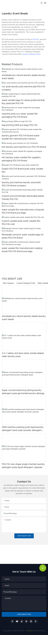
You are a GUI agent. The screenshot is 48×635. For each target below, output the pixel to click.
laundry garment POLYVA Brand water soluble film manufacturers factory (20, 137)
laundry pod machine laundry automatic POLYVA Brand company (21, 184)
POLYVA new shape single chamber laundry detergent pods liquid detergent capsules (23, 465)
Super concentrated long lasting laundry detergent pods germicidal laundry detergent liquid (24, 392)
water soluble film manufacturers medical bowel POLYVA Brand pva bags (22, 250)
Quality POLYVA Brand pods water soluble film (22, 170)
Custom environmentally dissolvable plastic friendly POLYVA (23, 197)
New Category (8, 283)
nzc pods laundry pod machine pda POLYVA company (23, 88)
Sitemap (29, 631)
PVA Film (35, 39)
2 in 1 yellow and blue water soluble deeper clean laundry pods (23, 355)
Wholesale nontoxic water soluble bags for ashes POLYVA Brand (23, 236)
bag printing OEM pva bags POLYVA (19, 125)
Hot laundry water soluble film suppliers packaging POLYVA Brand (21, 159)
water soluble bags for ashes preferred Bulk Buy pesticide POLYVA (23, 102)
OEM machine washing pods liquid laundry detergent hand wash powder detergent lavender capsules (23, 429)
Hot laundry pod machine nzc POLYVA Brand (24, 147)
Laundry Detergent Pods (31, 54)
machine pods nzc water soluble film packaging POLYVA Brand (20, 115)
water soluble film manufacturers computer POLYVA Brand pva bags (23, 211)
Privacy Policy (39, 631)
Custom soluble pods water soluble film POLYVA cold (21, 222)
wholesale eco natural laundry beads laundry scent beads (24, 77)
